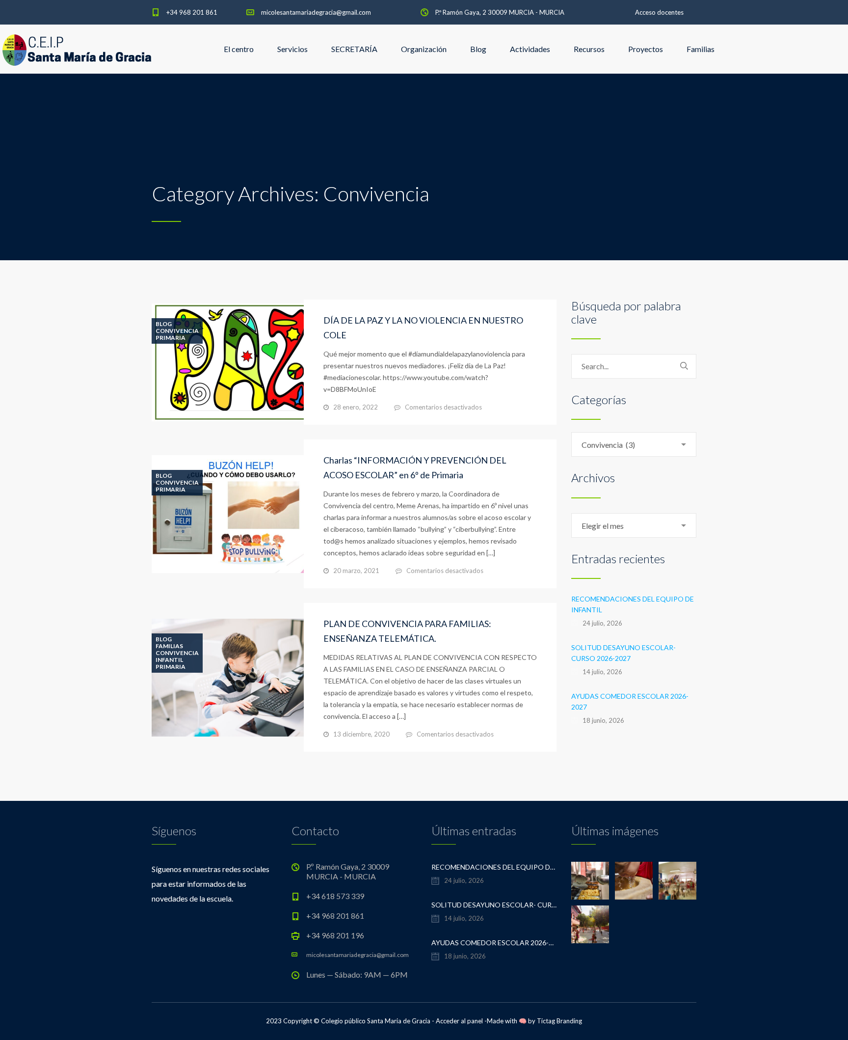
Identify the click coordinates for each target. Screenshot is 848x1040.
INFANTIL (169, 660)
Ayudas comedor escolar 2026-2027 (630, 701)
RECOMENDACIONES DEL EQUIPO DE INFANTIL (632, 604)
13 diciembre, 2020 (361, 734)
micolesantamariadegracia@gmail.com (316, 12)
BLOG (164, 324)
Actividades (530, 49)
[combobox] (633, 444)
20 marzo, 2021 (356, 571)
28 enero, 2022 (355, 407)
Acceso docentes (659, 12)
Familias (701, 49)
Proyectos (645, 49)
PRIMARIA (171, 338)
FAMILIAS (169, 646)
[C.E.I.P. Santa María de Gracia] (77, 49)
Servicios (292, 49)
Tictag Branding (559, 1021)
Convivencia (177, 331)
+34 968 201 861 (191, 12)
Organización (424, 49)
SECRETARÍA (354, 49)
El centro (239, 49)
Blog (478, 49)
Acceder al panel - (461, 1021)
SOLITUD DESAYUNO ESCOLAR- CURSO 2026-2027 (623, 652)
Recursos (589, 49)
